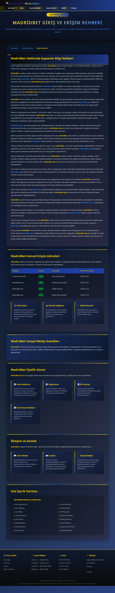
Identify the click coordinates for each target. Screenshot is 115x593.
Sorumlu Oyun (64, 566)
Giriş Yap (7, 563)
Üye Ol (6, 566)
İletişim (74, 8)
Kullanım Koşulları (65, 563)
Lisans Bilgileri (64, 569)
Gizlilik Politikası (64, 560)
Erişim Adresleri (9, 569)
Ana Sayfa (11, 8)
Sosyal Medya (50, 8)
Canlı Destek (91, 563)
